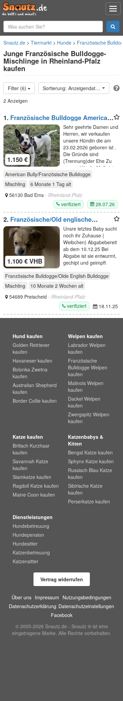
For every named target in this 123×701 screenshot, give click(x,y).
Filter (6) (18, 88)
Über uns (21, 597)
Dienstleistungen (33, 517)
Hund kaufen (28, 336)
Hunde (64, 42)
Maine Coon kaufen (34, 494)
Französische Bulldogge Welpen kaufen (87, 367)
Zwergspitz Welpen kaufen (88, 417)
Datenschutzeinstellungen (86, 606)
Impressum (47, 597)
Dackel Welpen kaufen (84, 402)
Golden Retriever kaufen (31, 348)
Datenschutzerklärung (32, 606)
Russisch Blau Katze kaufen (90, 473)
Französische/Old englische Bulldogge (47, 223)
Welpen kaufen (85, 336)
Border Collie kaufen (35, 400)
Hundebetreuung (31, 525)
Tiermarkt (41, 42)
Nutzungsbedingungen (87, 597)
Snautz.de (14, 42)
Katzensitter (25, 561)
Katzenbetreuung (31, 552)
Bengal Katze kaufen (90, 452)
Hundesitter (25, 543)
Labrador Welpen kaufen (87, 348)
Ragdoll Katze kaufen (36, 485)
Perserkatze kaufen (89, 501)
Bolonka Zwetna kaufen (30, 373)
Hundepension (28, 534)
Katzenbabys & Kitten (85, 440)
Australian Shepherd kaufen (35, 388)
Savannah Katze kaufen (30, 464)
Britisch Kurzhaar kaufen (31, 449)
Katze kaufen (28, 436)
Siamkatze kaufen (32, 476)
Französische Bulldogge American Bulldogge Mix (57, 121)
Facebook (61, 615)
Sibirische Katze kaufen (85, 489)
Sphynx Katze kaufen (91, 461)
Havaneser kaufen (32, 360)
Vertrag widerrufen (61, 579)
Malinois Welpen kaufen (86, 386)
